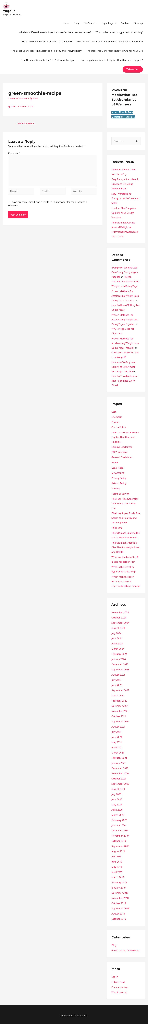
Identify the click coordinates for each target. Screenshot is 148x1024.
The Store (88, 23)
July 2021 (116, 731)
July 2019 (116, 856)
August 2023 (118, 674)
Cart (113, 411)
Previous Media (25, 123)
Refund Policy (118, 483)
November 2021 (120, 711)
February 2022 (119, 700)
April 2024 (117, 643)
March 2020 (117, 815)
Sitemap (138, 23)
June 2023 (116, 685)
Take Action (132, 69)
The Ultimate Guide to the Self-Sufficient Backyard (48, 60)
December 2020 (119, 768)
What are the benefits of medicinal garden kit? (47, 41)
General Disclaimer (121, 457)
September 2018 (120, 908)
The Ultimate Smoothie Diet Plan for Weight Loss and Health (110, 41)
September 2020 (120, 783)
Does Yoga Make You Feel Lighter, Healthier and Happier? (112, 60)
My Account (117, 472)
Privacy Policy (118, 478)
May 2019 (116, 866)
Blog (76, 23)
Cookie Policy (118, 427)
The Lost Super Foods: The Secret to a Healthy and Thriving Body (46, 50)
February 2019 (119, 882)
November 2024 (120, 612)
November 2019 (120, 835)
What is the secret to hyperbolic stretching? (119, 32)
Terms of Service (120, 493)
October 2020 (118, 778)
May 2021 (116, 742)
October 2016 (118, 918)
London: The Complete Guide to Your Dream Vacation (123, 213)
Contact (125, 23)
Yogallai (9, 11)
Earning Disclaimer (121, 447)
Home (66, 23)
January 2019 (118, 887)
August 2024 (118, 628)
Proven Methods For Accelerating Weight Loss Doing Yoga (125, 281)
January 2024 (118, 659)
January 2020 (118, 825)
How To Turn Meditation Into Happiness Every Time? (124, 381)
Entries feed (118, 982)
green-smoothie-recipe (20, 106)
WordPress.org (119, 992)
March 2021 (117, 752)
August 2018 (118, 913)
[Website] (84, 191)
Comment (14, 153)
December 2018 (119, 892)
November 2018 (120, 898)
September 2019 (120, 846)
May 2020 (116, 804)
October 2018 (118, 903)
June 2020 (116, 799)
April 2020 (117, 809)
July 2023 (116, 680)
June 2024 (116, 638)
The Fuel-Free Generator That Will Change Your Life (114, 50)
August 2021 (118, 726)
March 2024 (117, 648)
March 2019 (117, 877)
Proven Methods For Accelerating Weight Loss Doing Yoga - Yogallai (125, 296)
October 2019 (118, 841)
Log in (114, 976)
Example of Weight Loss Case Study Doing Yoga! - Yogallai (124, 272)
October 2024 (118, 617)
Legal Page (107, 23)
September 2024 (120, 622)
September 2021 (120, 721)
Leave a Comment (18, 98)
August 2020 (118, 789)
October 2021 (118, 716)
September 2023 (120, 669)
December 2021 (119, 705)
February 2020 (119, 820)
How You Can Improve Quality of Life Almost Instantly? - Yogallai (123, 367)
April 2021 (117, 747)
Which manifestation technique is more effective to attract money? (55, 32)
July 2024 (116, 633)
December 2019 (119, 830)
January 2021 (118, 763)
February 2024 (119, 654)
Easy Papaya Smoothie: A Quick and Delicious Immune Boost (124, 184)
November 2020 (120, 773)
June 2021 (116, 737)
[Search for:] (125, 141)
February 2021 (119, 757)
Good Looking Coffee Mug (125, 950)
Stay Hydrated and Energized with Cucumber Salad (125, 198)
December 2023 (119, 664)
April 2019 (117, 872)
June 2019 (116, 861)
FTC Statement (119, 452)
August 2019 (118, 851)
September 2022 (120, 690)
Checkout (116, 417)
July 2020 (116, 794)
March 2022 (117, 695)
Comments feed (119, 987)
